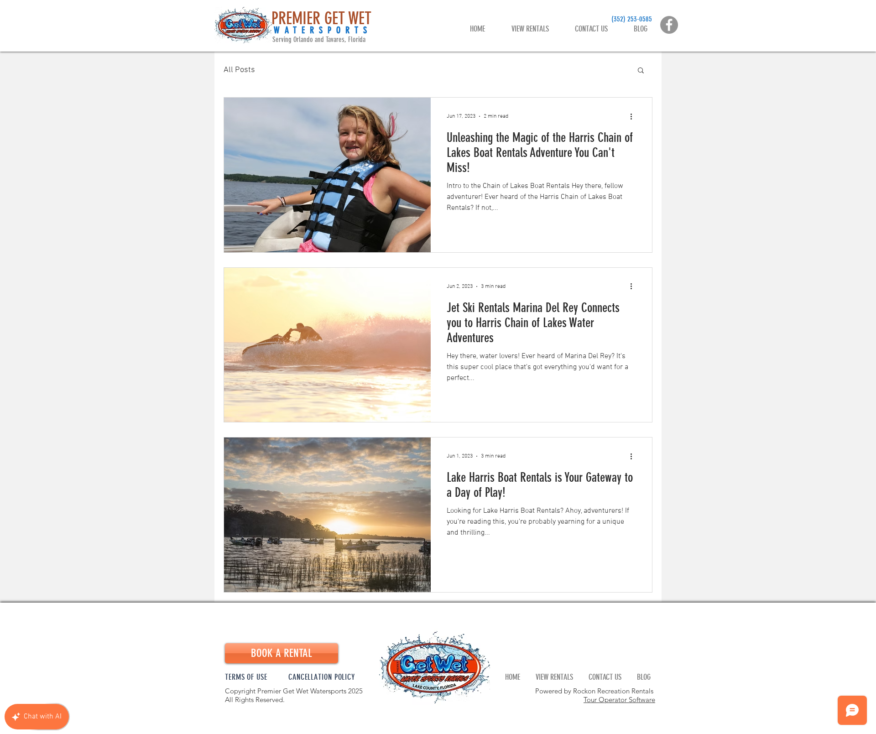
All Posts (239, 70)
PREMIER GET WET (321, 18)
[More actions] (634, 116)
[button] (640, 71)
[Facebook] (669, 25)
